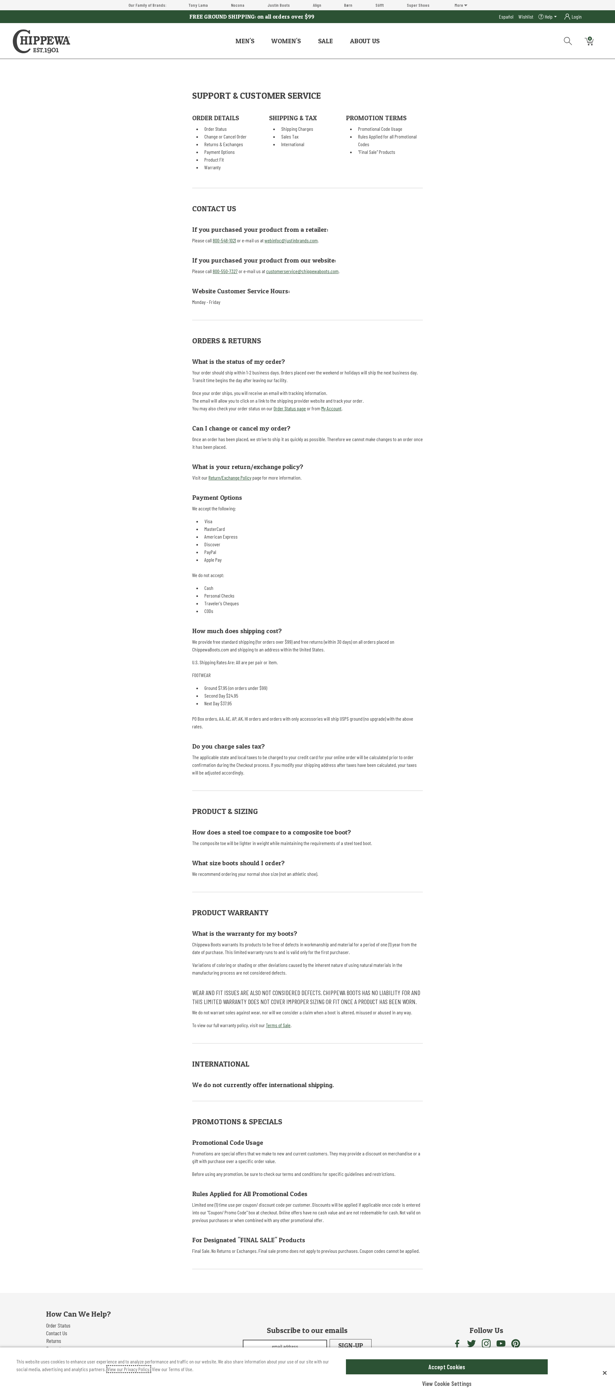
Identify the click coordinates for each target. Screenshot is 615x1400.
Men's (244, 41)
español (506, 16)
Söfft (379, 5)
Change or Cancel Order (225, 136)
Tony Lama (198, 5)
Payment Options (219, 152)
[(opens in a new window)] (457, 1343)
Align (317, 5)
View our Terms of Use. (172, 1369)
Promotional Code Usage (380, 129)
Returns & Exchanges (223, 144)
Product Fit (214, 159)
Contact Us (56, 1333)
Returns (53, 1340)
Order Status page (290, 408)
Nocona (237, 5)
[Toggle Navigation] (259, 41)
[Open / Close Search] (565, 40)
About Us (365, 41)
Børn (348, 5)
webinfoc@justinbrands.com (291, 240)
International (292, 144)
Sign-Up (350, 1345)
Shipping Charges (297, 129)
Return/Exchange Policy (230, 477)
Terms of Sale (278, 1025)
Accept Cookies (447, 1367)
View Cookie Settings (447, 1383)
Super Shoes (418, 5)
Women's (286, 41)
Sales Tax (290, 136)
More (459, 5)
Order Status (215, 129)
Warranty (212, 167)
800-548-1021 (224, 240)
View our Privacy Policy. (128, 1369)
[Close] (605, 1373)
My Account (331, 408)
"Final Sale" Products (376, 152)
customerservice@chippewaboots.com (302, 271)
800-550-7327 (225, 271)
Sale (325, 41)
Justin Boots (278, 5)
